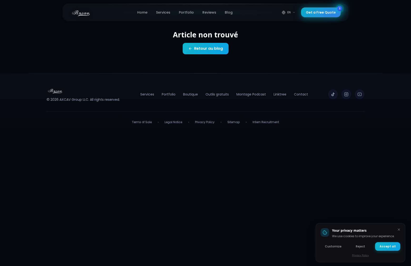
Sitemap (233, 122)
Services (163, 12)
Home (142, 12)
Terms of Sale (142, 122)
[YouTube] (359, 94)
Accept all (388, 246)
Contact (301, 94)
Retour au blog (208, 48)
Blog (229, 12)
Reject (360, 246)
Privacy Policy (205, 122)
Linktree (280, 94)
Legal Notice (173, 122)
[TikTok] (333, 94)
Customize (333, 246)
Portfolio (186, 12)
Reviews (209, 12)
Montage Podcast (251, 94)
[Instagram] (346, 94)
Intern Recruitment (266, 122)
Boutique (190, 94)
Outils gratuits (217, 94)
